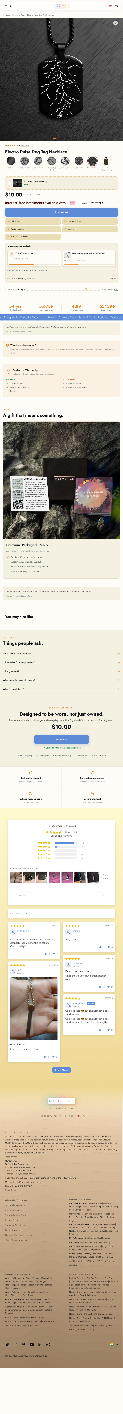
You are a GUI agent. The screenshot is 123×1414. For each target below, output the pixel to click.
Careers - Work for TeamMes (18, 1235)
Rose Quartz (94, 1292)
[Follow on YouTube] (32, 1344)
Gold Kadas (75, 1227)
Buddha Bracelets (77, 1278)
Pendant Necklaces (24, 1281)
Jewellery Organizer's (104, 1325)
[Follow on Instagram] (15, 1344)
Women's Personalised (15, 1317)
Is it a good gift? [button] (11, 671)
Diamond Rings (41, 1292)
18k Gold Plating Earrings (34, 1307)
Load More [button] (61, 1070)
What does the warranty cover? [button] (19, 680)
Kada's (102, 1242)
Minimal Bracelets (23, 1302)
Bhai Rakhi (102, 1318)
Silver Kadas (109, 1224)
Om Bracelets (111, 1278)
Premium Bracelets (41, 1302)
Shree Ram (94, 1257)
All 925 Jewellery (77, 1261)
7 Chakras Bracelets (79, 1281)
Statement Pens (105, 1314)
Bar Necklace (100, 1299)
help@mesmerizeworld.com (28, 1182)
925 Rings (90, 1261)
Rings (108, 1242)
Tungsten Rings (83, 1217)
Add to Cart (61, 739)
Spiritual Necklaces (108, 1206)
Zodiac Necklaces (23, 1285)
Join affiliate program (15, 1205)
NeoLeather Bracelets (79, 1231)
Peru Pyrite (93, 1307)
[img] (17, 926)
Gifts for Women (12, 1325)
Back (8, 15)
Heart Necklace (12, 1288)
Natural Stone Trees (78, 1292)
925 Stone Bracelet (106, 1261)
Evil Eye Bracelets (33, 1299)
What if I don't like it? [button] (14, 689)
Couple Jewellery (30, 1325)
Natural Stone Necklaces (80, 1299)
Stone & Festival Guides (16, 1215)
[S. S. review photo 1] (34, 1008)
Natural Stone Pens (78, 1314)
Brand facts (10, 1190)
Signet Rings (102, 1214)
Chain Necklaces (94, 1203)
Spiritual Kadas (98, 1231)
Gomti (83, 1295)
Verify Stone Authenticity (17, 1240)
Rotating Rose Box (77, 1329)
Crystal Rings (26, 1292)
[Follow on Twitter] (7, 1344)
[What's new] (110, 6)
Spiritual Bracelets (87, 1285)
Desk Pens (92, 1314)
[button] (5, 6)
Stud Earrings (90, 1238)
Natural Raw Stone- (78, 1307)
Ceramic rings (88, 1214)
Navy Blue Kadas (106, 1227)
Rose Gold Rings (25, 1295)
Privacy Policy (11, 1220)
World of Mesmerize (38, 1356)
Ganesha (83, 1257)
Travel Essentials (76, 1325)
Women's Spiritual (13, 1321)
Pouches (89, 1325)
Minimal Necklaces (89, 1206)
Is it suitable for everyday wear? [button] (19, 662)
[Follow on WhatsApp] (48, 1344)
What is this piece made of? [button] (17, 653)
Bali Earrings (104, 1238)
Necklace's (28, 1321)
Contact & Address (14, 1230)
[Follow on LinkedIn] (40, 1344)
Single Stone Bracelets (89, 1288)
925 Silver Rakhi (83, 1321)
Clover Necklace (33, 1278)
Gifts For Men (75, 1265)
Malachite (91, 1310)
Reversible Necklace (42, 1285)
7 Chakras (111, 1292)
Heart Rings (10, 1295)
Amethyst (73, 1295)
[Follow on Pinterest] (23, 1344)
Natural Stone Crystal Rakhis (82, 1318)
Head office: (11, 1157)
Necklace (93, 1242)
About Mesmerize (13, 1210)
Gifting (91, 1329)
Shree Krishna (106, 1257)
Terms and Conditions (15, 1225)
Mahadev (73, 1257)
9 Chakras (91, 1295)
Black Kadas (96, 1224)
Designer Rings (98, 1217)
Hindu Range (83, 1249)
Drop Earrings (34, 1310)
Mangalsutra (48, 1321)
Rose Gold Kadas (90, 1227)
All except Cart (18, 15)
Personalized (96, 1249)
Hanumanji (108, 1253)
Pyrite (103, 1292)
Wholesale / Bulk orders (16, 1200)
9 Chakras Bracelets (99, 1281)
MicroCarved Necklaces (80, 1210)
